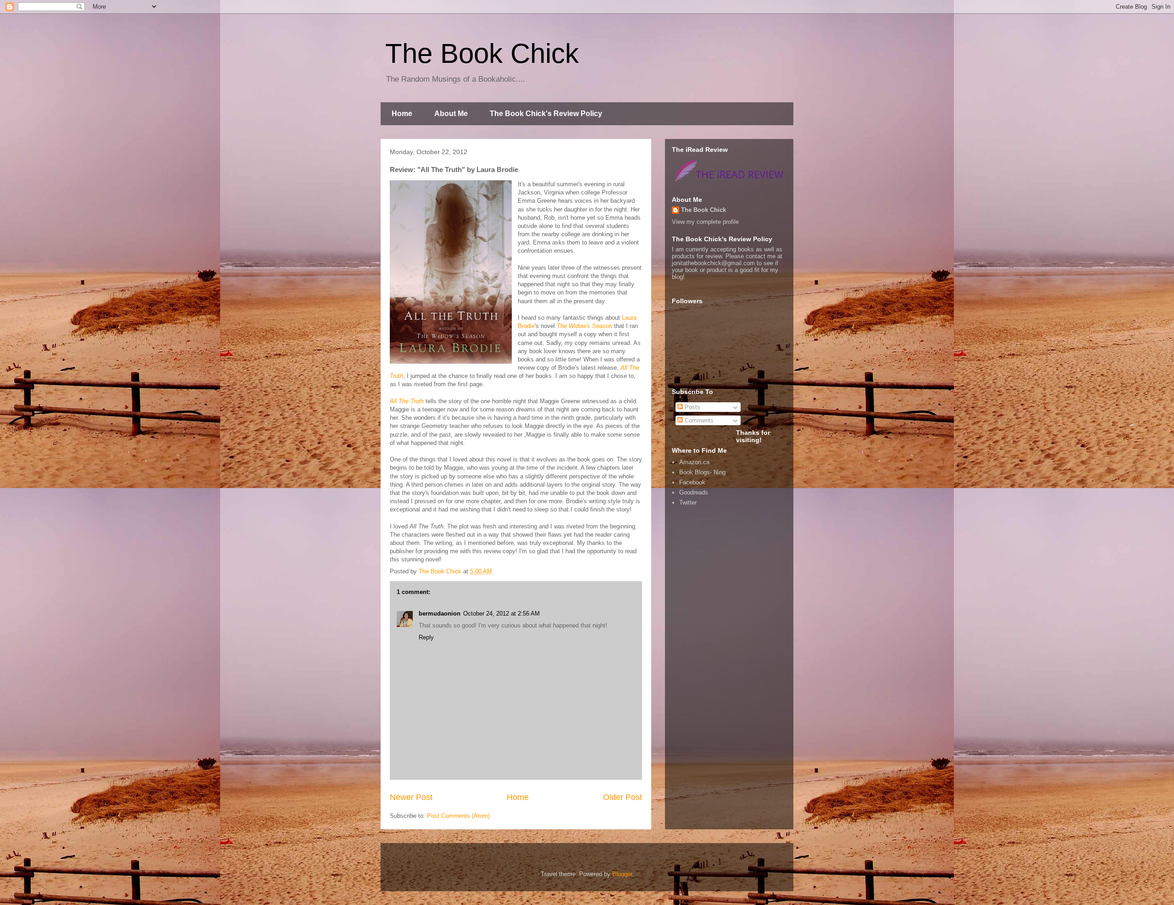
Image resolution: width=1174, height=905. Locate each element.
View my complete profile (705, 221)
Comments (698, 420)
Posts (691, 407)
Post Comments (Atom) (458, 815)
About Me (451, 113)
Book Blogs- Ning (702, 472)
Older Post (622, 797)
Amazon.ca (694, 462)
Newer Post (411, 797)
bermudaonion (439, 613)
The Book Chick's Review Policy (546, 113)
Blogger (622, 874)
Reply (426, 637)
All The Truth (407, 401)
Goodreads (693, 492)
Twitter (688, 502)
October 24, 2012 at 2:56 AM (501, 613)
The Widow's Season (584, 325)
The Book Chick (482, 53)
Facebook (692, 482)
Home (402, 113)
